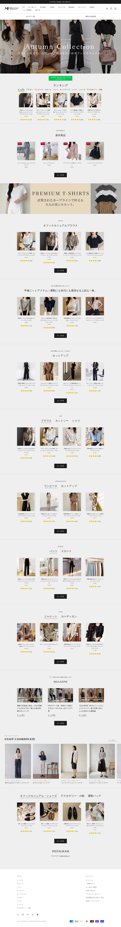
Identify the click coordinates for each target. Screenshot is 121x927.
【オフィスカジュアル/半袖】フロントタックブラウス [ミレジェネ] (60, 112)
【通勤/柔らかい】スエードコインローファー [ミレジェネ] (72, 824)
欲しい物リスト (32, 7)
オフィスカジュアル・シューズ (38, 795)
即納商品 (92, 7)
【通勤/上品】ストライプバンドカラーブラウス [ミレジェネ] (72, 449)
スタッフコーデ (82, 7)
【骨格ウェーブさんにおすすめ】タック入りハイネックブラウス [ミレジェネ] (26, 112)
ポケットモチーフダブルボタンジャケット (49, 645)
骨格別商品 (71, 7)
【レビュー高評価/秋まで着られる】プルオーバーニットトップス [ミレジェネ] (49, 320)
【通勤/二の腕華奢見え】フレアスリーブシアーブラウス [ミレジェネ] (72, 254)
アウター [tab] (29, 90)
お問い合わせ (90, 890)
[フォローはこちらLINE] (38, 915)
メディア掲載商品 (27, 10)
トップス (20, 880)
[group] (60, 47)
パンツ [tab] (55, 90)
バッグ (19, 901)
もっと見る (60, 175)
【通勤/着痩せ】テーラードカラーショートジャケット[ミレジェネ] (72, 645)
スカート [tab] (48, 90)
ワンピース (50, 486)
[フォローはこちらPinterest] (28, 915)
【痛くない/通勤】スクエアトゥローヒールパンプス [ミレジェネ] (49, 824)
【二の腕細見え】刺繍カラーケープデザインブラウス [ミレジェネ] (77, 112)
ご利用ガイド (90, 883)
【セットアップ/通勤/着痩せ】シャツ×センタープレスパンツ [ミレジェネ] (72, 385)
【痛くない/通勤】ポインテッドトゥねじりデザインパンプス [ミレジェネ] (95, 825)
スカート (66, 551)
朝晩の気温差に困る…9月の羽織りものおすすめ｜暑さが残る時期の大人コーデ (29, 708)
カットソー (61, 420)
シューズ (20, 904)
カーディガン (69, 616)
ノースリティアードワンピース (95, 163)
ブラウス (46, 420)
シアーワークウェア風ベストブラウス (72, 164)
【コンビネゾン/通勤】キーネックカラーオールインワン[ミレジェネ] (49, 384)
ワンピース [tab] (39, 90)
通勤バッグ (94, 795)
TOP (23, 7)
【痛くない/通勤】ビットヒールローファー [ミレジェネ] (26, 824)
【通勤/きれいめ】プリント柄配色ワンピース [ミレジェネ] (95, 514)
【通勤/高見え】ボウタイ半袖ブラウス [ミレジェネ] (95, 449)
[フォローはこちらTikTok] (33, 915)
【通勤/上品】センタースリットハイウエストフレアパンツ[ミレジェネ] (49, 581)
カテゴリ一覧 (61, 7)
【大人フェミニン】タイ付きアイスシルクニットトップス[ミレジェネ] (95, 319)
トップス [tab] (21, 90)
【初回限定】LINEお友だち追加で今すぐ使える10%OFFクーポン (60, 78)
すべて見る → (112, 740)
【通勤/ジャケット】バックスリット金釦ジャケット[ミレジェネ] (26, 645)
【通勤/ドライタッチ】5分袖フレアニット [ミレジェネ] (26, 319)
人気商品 (52, 7)
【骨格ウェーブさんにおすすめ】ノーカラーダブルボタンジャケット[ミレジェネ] (95, 646)
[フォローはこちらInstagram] (23, 915)
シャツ (76, 420)
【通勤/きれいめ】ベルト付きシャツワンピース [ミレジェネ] (49, 514)
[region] (60, 47)
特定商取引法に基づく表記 (95, 897)
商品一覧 (37, 10)
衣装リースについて (92, 901)
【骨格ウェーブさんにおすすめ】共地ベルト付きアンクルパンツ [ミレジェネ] (72, 581)
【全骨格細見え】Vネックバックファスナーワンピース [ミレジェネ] (26, 514)
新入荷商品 (43, 7)
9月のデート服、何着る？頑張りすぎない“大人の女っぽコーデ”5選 (60, 708)
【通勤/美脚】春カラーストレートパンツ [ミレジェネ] (95, 580)
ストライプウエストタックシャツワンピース (26, 164)
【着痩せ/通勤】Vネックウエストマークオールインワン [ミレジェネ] (26, 384)
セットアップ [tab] (65, 90)
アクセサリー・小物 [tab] (94, 90)
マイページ (89, 880)
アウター (20, 897)
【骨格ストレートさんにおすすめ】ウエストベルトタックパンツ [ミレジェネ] (26, 581)
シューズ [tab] (81, 90)
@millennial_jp (65, 856)
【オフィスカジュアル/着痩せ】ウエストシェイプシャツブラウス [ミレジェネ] (43, 112)
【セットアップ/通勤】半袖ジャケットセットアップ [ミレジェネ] (95, 384)
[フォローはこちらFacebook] (18, 915)
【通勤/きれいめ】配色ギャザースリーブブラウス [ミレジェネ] (94, 112)
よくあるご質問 (91, 887)
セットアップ (69, 486)
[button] (25, 119)
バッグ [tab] (74, 90)
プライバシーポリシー (93, 894)
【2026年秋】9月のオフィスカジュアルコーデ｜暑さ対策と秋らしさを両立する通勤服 (91, 708)
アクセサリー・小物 (72, 795)
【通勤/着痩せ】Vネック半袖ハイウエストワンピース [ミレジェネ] (72, 514)
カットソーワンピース (49, 163)
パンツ (53, 551)
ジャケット (50, 616)
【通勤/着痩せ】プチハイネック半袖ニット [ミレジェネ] (72, 319)
